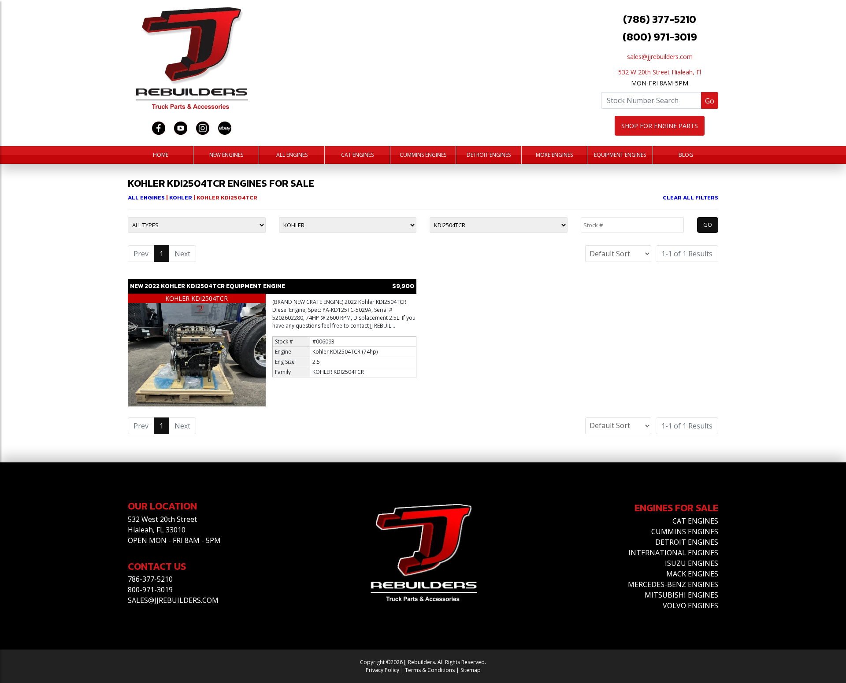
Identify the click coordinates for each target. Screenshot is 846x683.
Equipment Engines (620, 155)
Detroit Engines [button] (489, 155)
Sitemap (470, 670)
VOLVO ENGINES (690, 605)
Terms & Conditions (430, 670)
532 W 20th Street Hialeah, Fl (659, 72)
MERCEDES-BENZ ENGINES (673, 584)
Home (160, 155)
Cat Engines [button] (357, 155)
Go (709, 101)
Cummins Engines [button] (423, 155)
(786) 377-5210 (659, 19)
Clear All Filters (690, 197)
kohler (181, 197)
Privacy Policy (382, 670)
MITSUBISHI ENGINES (681, 595)
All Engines (292, 155)
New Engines (226, 155)
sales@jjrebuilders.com (660, 56)
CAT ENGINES (695, 521)
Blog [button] (686, 155)
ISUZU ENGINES (691, 563)
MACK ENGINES (692, 574)
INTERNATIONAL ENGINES (673, 552)
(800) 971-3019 (660, 36)
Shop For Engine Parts (659, 126)
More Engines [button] (554, 155)
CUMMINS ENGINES (684, 531)
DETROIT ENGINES (686, 542)
